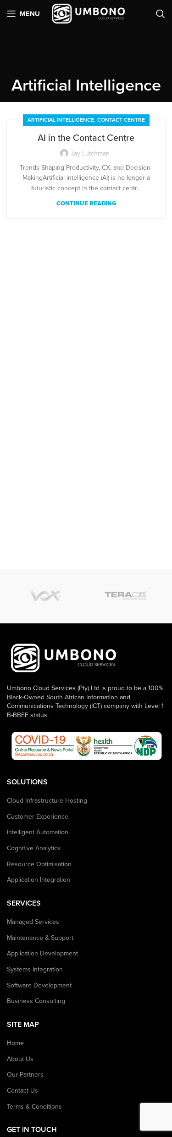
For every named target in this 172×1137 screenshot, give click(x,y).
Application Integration (38, 880)
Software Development (39, 985)
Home (15, 1043)
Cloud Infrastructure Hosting (47, 800)
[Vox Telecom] (46, 596)
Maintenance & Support (40, 938)
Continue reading (86, 204)
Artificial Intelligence (61, 120)
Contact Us (22, 1090)
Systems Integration (35, 969)
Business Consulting (36, 1001)
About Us (20, 1059)
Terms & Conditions (34, 1106)
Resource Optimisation (39, 864)
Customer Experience (37, 817)
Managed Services (33, 922)
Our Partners (25, 1074)
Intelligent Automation (37, 832)
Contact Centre (121, 120)
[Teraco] (125, 596)
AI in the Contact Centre (86, 138)
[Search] (160, 14)
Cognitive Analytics (34, 848)
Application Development (42, 953)
